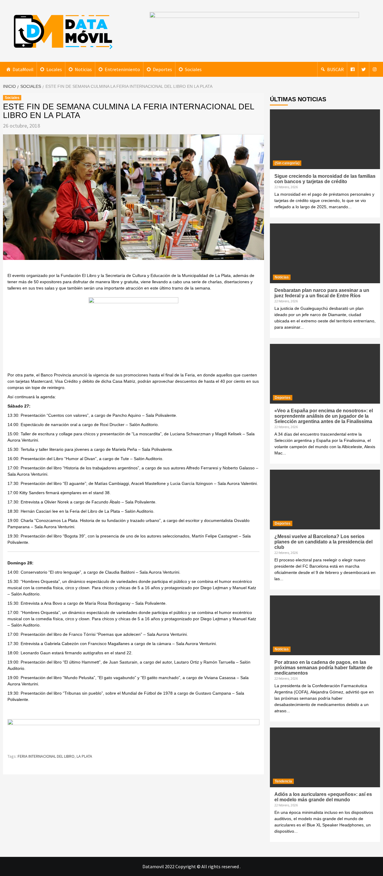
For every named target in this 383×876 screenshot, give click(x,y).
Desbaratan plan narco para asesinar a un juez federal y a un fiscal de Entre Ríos (321, 293)
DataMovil (23, 69)
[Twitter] (363, 69)
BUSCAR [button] (335, 69)
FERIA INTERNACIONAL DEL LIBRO (46, 756)
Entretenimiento (122, 69)
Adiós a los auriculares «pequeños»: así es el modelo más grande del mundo (323, 797)
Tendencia (283, 781)
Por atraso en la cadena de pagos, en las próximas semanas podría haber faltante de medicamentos (323, 668)
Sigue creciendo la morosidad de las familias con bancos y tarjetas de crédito (325, 179)
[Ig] (374, 69)
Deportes (162, 69)
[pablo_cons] (133, 333)
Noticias (83, 69)
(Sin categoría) (287, 163)
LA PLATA (84, 756)
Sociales (193, 69)
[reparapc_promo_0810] (133, 733)
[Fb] (352, 69)
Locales (54, 69)
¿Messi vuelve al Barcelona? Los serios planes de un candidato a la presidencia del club (323, 542)
